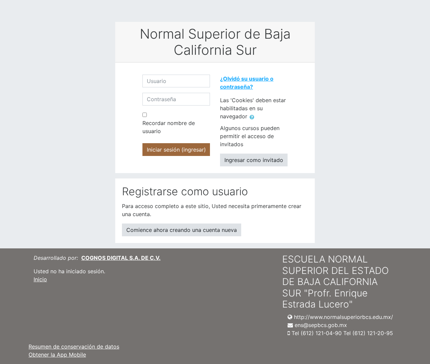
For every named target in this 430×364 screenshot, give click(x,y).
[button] (253, 117)
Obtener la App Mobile (57, 354)
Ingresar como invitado (253, 160)
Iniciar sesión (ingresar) (176, 149)
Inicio (40, 279)
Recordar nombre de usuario (168, 127)
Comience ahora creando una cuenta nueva (181, 230)
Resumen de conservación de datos (74, 346)
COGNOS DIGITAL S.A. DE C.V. (121, 257)
